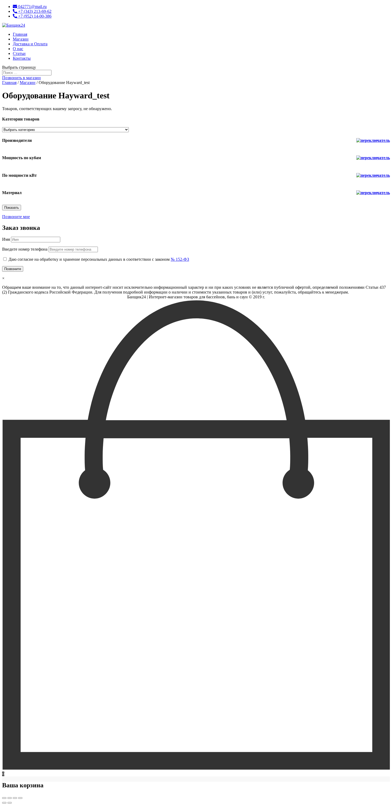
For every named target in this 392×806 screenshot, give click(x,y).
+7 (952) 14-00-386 (34, 16)
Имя (6, 239)
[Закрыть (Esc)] (4, 798)
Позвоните (12, 269)
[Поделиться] (9, 798)
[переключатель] (373, 140)
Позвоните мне (16, 216)
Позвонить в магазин (21, 77)
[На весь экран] (15, 798)
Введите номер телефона (24, 249)
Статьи (19, 53)
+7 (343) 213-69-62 (34, 11)
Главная (20, 34)
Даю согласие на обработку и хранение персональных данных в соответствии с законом (99, 259)
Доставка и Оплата (30, 44)
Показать (11, 208)
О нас (18, 48)
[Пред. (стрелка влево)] (4, 803)
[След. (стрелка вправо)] (9, 803)
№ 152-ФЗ (180, 259)
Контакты (22, 58)
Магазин (21, 39)
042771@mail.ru (32, 6)
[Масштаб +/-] (20, 798)
